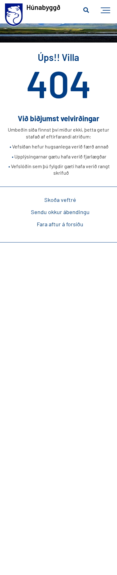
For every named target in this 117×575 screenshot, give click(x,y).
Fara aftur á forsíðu (60, 224)
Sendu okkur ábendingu (60, 211)
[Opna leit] (86, 10)
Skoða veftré (60, 199)
